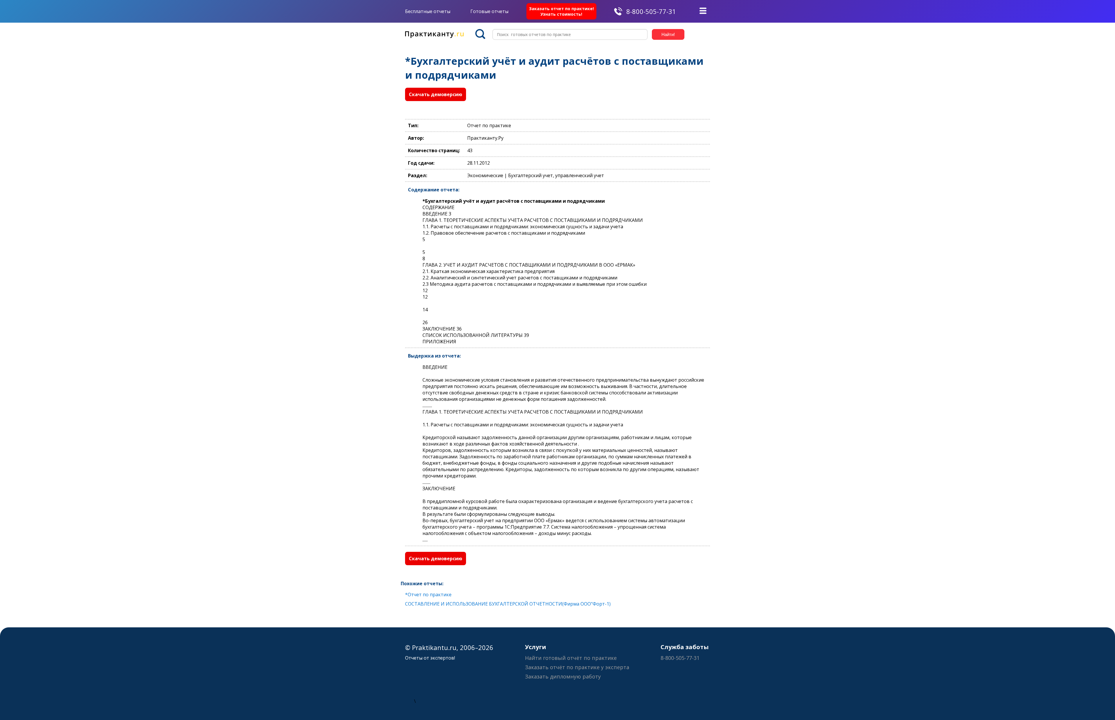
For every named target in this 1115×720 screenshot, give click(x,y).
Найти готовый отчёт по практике (571, 657)
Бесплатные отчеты (427, 11)
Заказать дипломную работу (563, 676)
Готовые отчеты (489, 11)
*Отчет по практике (428, 594)
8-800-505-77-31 (651, 11)
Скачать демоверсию (435, 94)
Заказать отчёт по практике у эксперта (577, 667)
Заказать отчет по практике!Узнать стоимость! (561, 11)
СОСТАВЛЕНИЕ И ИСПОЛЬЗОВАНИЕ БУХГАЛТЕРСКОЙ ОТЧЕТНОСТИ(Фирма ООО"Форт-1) (508, 604)
